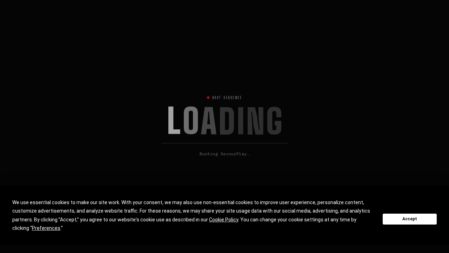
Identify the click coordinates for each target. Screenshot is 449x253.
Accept (409, 218)
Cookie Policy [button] (223, 219)
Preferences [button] (46, 228)
